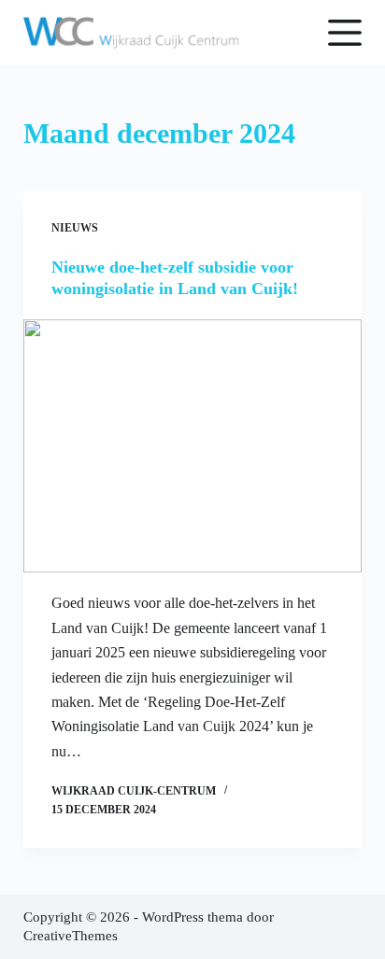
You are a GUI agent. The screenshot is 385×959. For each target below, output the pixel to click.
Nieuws (74, 227)
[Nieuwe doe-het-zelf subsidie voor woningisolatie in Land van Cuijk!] (193, 446)
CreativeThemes (70, 935)
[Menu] (345, 32)
